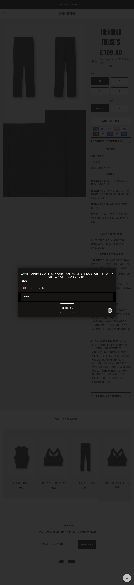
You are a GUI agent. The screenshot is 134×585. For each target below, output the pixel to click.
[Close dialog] (110, 310)
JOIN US (67, 308)
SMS (24, 281)
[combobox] (27, 288)
